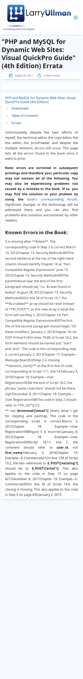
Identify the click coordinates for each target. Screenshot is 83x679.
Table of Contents (24, 115)
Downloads (46, 41)
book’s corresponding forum (52, 199)
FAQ (42, 47)
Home (43, 22)
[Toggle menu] (76, 18)
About (43, 28)
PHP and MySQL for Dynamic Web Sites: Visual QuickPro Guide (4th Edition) (40, 100)
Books (43, 35)
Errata (16, 123)
